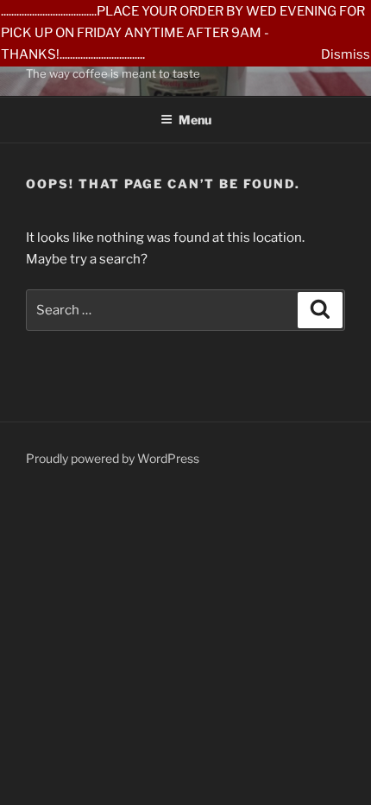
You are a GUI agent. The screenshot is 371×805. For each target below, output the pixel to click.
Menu (195, 119)
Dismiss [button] (345, 54)
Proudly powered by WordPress (112, 458)
